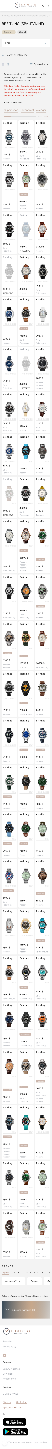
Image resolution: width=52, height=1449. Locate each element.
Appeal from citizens (13, 1407)
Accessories (9, 1378)
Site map (7, 1402)
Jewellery (8, 1373)
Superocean (11, 110)
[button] (5, 5)
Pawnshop (8, 1341)
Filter (7, 43)
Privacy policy (9, 1346)
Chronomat (27, 110)
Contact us (21, 1402)
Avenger (41, 110)
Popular (5, 1272)
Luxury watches (11, 1368)
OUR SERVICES (10, 1393)
